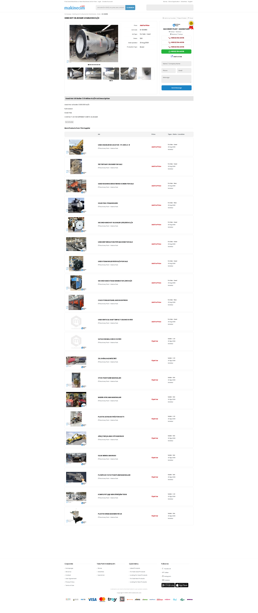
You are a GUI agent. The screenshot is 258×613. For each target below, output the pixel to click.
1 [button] (88, 64)
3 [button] (92, 64)
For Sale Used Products (137, 572)
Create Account (107, 2)
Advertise (184, 2)
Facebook (167, 569)
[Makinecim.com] (74, 7)
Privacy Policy (70, 582)
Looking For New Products (138, 582)
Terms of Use (70, 585)
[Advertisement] (124, 541)
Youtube (167, 580)
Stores (165, 2)
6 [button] (98, 64)
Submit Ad (101, 575)
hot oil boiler (69, 122)
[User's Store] (176, 25)
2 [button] (90, 64)
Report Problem (182, 18)
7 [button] (99, 64)
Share (191, 18)
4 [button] (94, 64)
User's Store (177, 57)
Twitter (166, 572)
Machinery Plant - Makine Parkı (108, 148)
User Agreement (71, 578)
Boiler (98, 14)
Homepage (67, 14)
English (190, 2)
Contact (68, 575)
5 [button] (96, 64)
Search (131, 8)
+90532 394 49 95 (177, 38)
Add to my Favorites (170, 18)
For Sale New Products (137, 578)
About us (68, 572)
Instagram (167, 576)
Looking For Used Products (138, 575)
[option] (94, 43)
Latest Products (135, 568)
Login (99, 2)
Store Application (174, 2)
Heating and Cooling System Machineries (84, 14)
